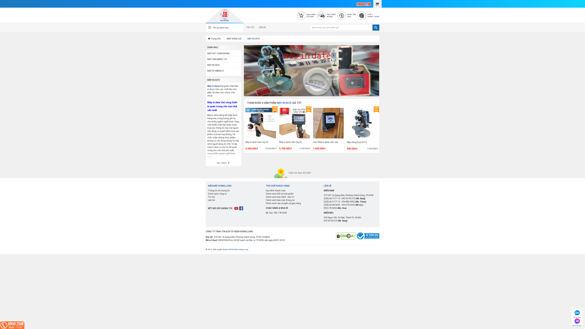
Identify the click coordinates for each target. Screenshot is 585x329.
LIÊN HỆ (262, 27)
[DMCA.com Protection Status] (346, 236)
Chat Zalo (577, 317)
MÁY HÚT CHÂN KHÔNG (218, 53)
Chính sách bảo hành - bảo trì (280, 197)
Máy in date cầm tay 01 (290, 142)
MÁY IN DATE (213, 65)
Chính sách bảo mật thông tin (280, 200)
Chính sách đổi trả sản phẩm (280, 194)
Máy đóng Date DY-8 (357, 142)
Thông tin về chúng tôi (219, 190)
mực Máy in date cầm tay (325, 142)
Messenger (577, 325)
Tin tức (211, 197)
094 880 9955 (348, 201)
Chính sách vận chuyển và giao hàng (283, 203)
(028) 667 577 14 (332, 198)
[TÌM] (375, 28)
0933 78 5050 (330, 208)
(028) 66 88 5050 (332, 205)
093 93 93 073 (348, 198)
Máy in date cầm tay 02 (256, 142)
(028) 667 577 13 (332, 201)
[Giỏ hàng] (377, 4)
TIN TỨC (250, 27)
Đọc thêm (222, 163)
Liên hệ (211, 200)
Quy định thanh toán (276, 190)
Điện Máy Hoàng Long (239, 249)
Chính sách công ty (217, 194)
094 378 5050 (348, 205)
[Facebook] (241, 208)
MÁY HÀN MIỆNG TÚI (217, 59)
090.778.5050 (280, 213)
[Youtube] (236, 208)
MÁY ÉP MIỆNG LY (215, 71)
